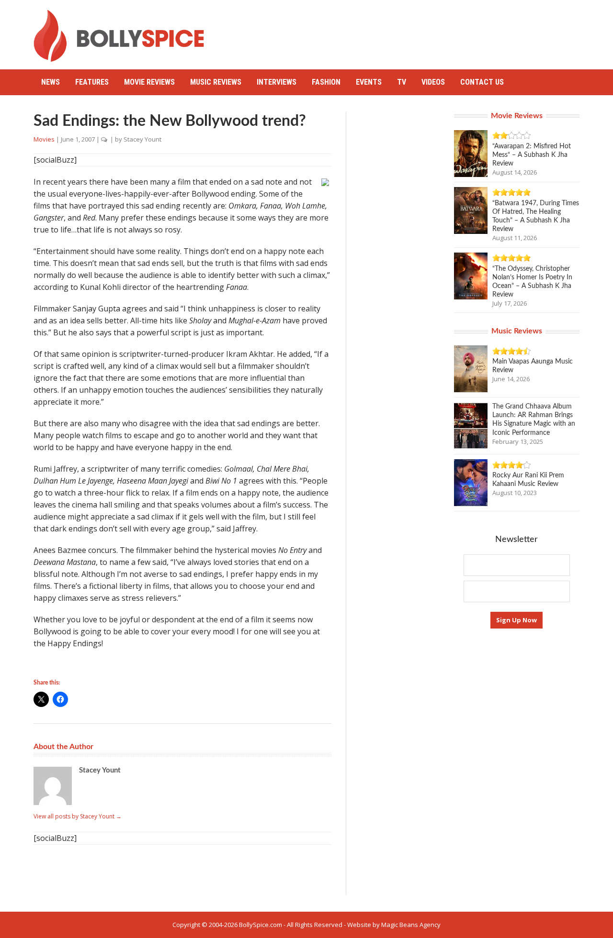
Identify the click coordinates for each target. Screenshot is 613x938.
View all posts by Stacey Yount (78, 816)
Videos (433, 82)
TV (401, 82)
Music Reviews (215, 82)
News (50, 82)
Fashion (326, 82)
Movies (44, 139)
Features (92, 82)
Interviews (276, 82)
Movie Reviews (149, 82)
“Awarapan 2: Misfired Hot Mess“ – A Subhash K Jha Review (531, 155)
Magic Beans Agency (411, 924)
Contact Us (482, 82)
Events (369, 82)
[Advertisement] (405, 31)
